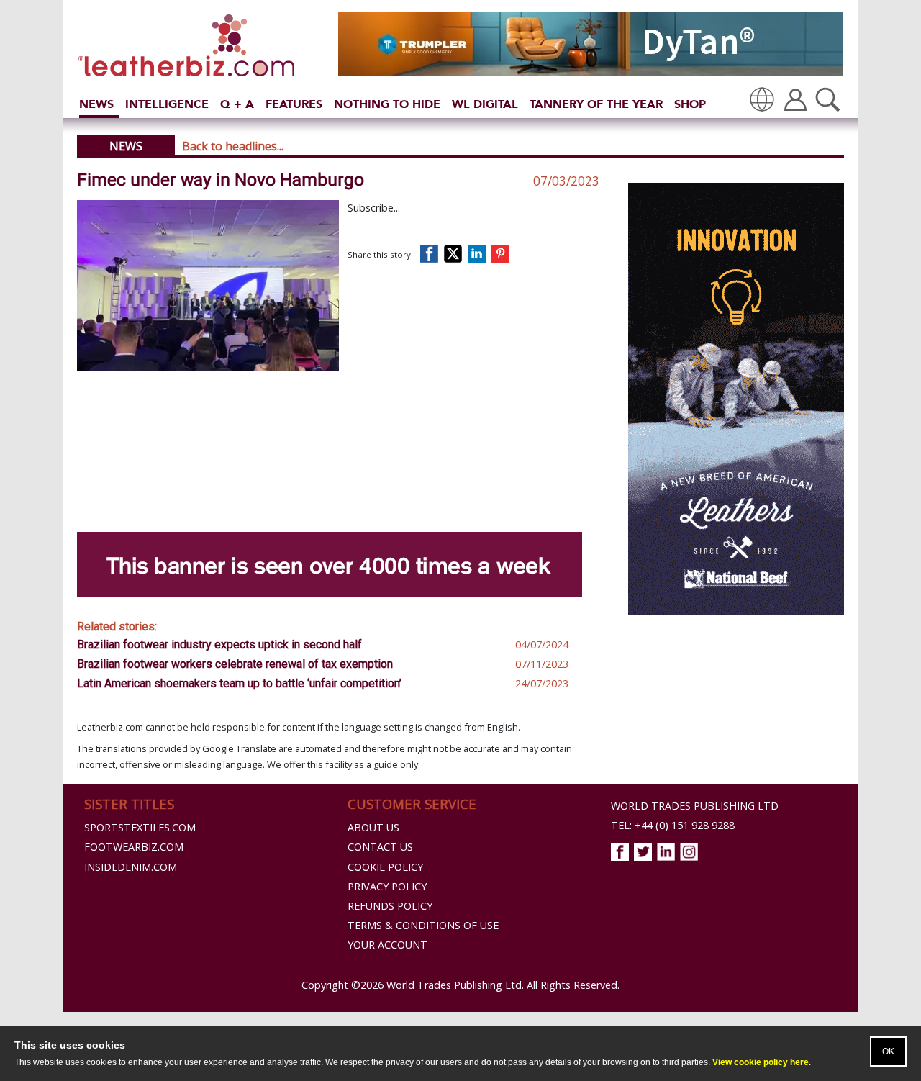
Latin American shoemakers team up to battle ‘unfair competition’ (239, 683)
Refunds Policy (390, 906)
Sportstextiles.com (140, 827)
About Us (373, 827)
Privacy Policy (387, 886)
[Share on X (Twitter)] (456, 254)
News (96, 104)
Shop (690, 104)
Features (294, 104)
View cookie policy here (760, 1062)
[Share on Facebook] (432, 254)
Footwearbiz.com (133, 847)
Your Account (387, 944)
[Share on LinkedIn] (479, 254)
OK (888, 1051)
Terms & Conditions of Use (423, 925)
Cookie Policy (385, 867)
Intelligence (167, 104)
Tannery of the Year (596, 104)
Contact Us (380, 847)
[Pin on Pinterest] (503, 254)
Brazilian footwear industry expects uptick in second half (219, 644)
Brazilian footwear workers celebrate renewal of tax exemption (235, 664)
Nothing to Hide (387, 104)
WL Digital (485, 104)
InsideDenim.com (130, 867)
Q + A (237, 104)
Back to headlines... (232, 146)
